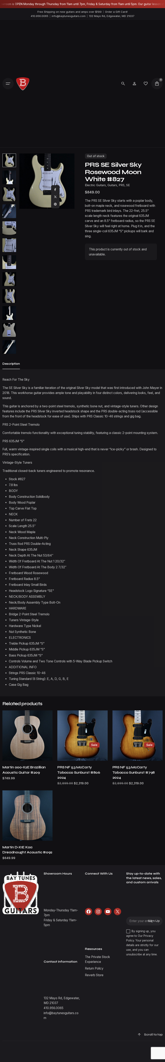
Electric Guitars (95, 185)
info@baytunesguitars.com (69, 16)
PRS (122, 185)
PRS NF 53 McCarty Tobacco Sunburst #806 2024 (78, 772)
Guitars (112, 185)
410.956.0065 (39, 16)
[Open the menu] (8, 83)
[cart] (157, 83)
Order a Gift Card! (116, 11)
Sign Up (154, 921)
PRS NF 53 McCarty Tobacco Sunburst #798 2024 (133, 772)
